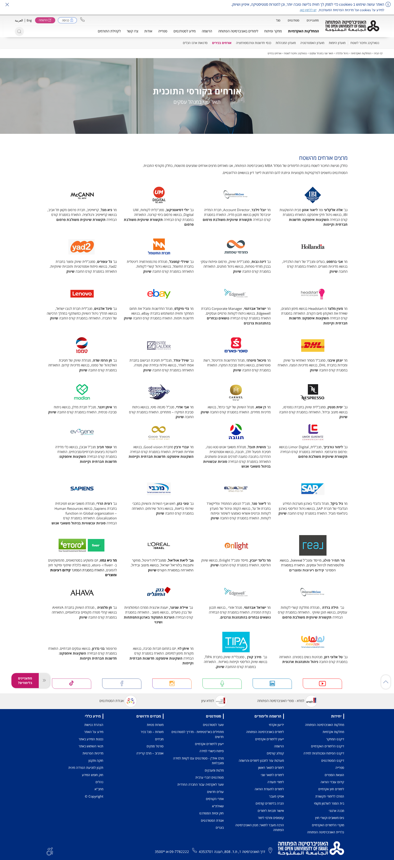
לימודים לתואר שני (272, 775)
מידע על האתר (93, 732)
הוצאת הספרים (334, 775)
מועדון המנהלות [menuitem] (286, 43)
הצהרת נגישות (93, 725)
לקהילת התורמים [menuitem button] (109, 31)
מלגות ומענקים (214, 770)
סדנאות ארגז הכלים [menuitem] (195, 43)
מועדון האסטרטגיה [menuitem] (312, 43)
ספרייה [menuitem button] (162, 31)
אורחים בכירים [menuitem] (221, 43)
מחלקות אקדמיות (333, 732)
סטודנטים (293, 20)
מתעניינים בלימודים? (25, 680)
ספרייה (339, 767)
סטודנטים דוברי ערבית (209, 777)
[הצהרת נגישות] (50, 851)
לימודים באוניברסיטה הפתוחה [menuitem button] (238, 31)
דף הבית (378, 53)
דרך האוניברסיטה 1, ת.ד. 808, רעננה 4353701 (232, 851)
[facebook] (121, 684)
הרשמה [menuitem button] (207, 31)
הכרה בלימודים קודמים (270, 803)
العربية (19, 20)
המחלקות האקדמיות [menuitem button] (303, 31)
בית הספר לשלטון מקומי (329, 803)
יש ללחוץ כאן (308, 10)
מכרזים (159, 739)
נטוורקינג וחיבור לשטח (295, 53)
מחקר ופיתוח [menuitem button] (273, 31)
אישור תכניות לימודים (271, 810)
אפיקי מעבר (276, 796)
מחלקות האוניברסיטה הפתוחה (324, 725)
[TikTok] (71, 684)
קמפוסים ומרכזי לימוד (271, 818)
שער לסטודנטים (213, 725)
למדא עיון (207, 700)
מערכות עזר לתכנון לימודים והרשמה (261, 760)
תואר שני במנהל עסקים (321, 53)
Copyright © (94, 796)
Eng (29, 20)
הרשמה (279, 746)
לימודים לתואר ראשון (271, 767)
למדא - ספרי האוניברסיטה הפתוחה (280, 700)
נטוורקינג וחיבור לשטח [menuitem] (364, 43)
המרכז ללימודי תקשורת (329, 796)
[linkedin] (272, 684)
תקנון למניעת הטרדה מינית (85, 767)
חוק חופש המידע (92, 775)
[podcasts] (222, 684)
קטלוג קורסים (275, 753)
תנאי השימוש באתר (91, 746)
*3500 (160, 851)
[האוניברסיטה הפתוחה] (352, 26)
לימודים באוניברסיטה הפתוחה (265, 732)
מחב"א (99, 789)
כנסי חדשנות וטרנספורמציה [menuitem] (253, 43)
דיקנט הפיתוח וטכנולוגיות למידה (323, 753)
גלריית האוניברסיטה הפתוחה (325, 832)
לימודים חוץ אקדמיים (331, 789)
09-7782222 (179, 851)
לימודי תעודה (275, 782)
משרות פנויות (155, 725)
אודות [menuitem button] (148, 31)
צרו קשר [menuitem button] (132, 31)
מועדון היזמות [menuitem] (337, 43)
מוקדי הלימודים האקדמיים (328, 825)
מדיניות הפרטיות (93, 753)
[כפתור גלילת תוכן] (386, 682)
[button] (82, 19)
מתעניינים (313, 20)
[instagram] (172, 684)
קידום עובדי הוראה (332, 782)
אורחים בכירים (274, 53)
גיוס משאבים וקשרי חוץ (329, 818)
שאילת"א (218, 806)
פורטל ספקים (155, 746)
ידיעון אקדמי (276, 725)
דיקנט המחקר (335, 739)
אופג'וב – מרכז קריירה (149, 753)
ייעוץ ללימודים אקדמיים (269, 739)
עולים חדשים (215, 792)
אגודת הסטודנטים (111, 700)
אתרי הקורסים (215, 799)
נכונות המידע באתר (91, 739)
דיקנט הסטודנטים (332, 760)
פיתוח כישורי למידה (212, 751)
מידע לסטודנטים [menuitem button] (185, 31)
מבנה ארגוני (336, 810)
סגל (278, 20)
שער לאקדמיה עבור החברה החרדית (200, 784)
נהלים (99, 782)
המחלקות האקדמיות (361, 53)
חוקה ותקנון (95, 760)
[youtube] (322, 684)
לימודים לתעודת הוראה (269, 789)
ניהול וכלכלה (342, 53)
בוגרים (220, 827)
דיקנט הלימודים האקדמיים (327, 746)
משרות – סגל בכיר (152, 732)
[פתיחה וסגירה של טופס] (44, 680)
